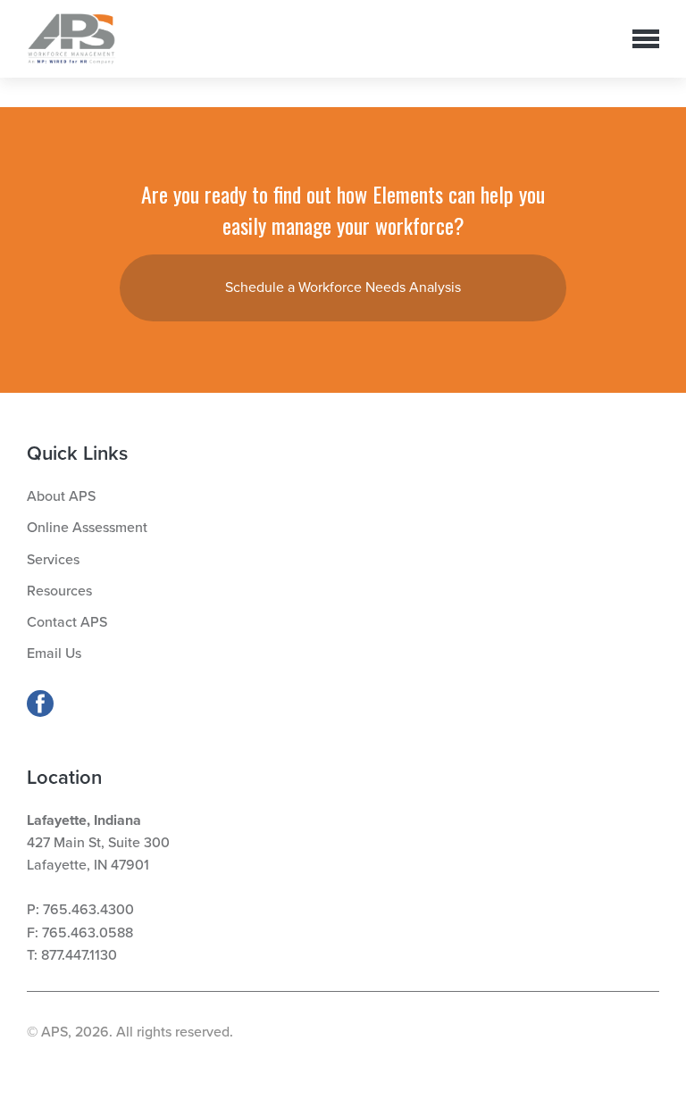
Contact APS (67, 622)
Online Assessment (87, 528)
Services (53, 560)
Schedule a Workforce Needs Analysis (343, 287)
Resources (59, 591)
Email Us (54, 653)
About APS (61, 496)
